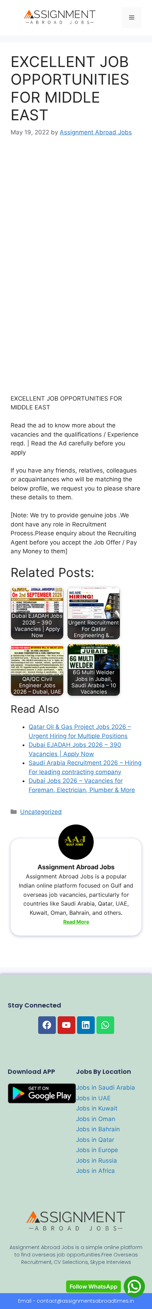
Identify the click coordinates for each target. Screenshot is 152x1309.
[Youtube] (66, 1025)
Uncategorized (41, 811)
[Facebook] (47, 1025)
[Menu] (131, 17)
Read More (76, 922)
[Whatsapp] (105, 1025)
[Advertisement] (76, 226)
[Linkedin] (86, 1025)
